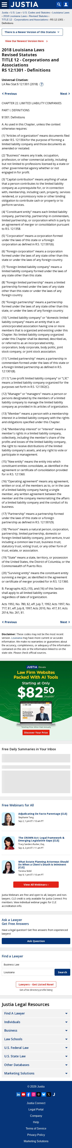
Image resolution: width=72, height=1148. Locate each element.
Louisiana (16, 638)
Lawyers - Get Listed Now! (36, 984)
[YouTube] (23, 1094)
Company (36, 1115)
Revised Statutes (38, 16)
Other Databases (16, 1065)
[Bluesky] (44, 1094)
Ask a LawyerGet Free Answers (15, 922)
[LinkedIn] (18, 1094)
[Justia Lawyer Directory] (54, 1094)
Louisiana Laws (60, 12)
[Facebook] (28, 1094)
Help (36, 1122)
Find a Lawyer (12, 956)
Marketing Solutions (19, 1073)
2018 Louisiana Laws (15, 16)
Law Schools (13, 1039)
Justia (5, 12)
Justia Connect (36, 1103)
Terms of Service (36, 1128)
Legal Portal (36, 1109)
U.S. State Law (15, 1056)
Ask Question (36, 941)
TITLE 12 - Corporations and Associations (25, 19)
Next (63, 94)
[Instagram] (33, 1094)
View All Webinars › (36, 884)
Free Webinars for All (18, 805)
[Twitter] (49, 1094)
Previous (11, 94)
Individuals (12, 1022)
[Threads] (39, 1094)
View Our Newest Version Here (24, 41)
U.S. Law (15, 12)
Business (10, 1030)
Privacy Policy (36, 1134)
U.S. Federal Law (16, 1048)
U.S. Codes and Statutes (36, 12)
